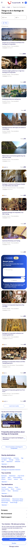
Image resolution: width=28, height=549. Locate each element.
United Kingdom (17, 477)
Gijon (2, 461)
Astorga (11, 459)
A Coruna (16, 458)
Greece (3, 479)
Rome (12, 489)
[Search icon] (19, 2)
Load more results (14, 406)
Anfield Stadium (5, 499)
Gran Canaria (5, 489)
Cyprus (3, 477)
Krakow (19, 489)
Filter (6, 23)
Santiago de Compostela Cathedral (10, 469)
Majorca (10, 487)
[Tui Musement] (14, 2)
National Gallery (5, 500)
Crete (16, 487)
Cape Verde (21, 475)
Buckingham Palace (17, 500)
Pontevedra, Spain (6, 458)
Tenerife (3, 487)
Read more (4, 464)
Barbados (4, 475)
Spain (8, 7)
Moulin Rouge (13, 502)
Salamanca (9, 461)
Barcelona (15, 490)
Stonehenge (4, 502)
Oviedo (17, 459)
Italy (21, 479)
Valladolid (17, 461)
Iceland (16, 479)
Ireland (10, 479)
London (3, 490)
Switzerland (12, 475)
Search (15, 280)
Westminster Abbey (17, 499)
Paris (9, 490)
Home (3, 7)
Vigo (22, 458)
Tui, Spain (4, 459)
